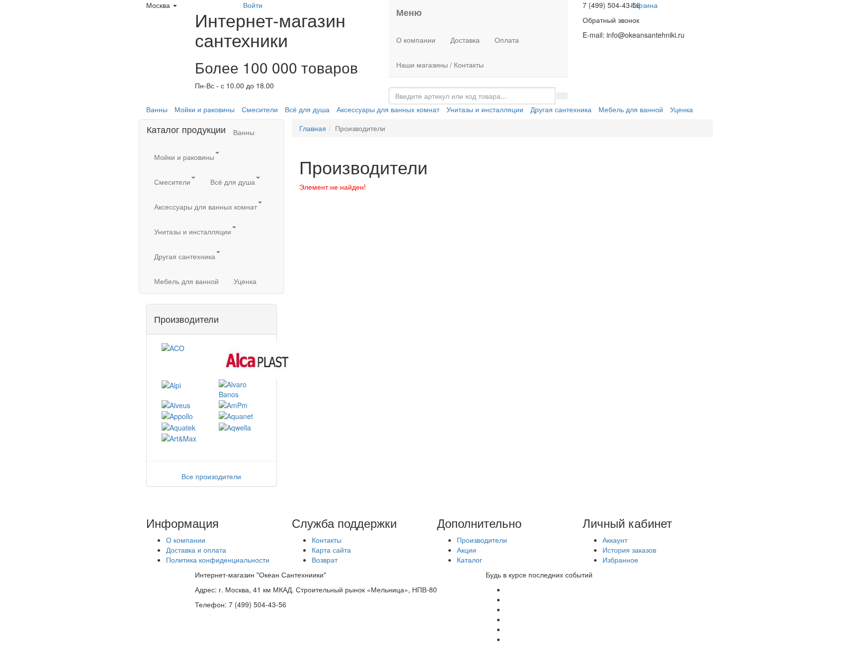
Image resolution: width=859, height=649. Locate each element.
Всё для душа (307, 109)
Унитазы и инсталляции (484, 109)
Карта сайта (331, 550)
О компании (415, 40)
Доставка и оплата (196, 550)
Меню (409, 12)
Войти (252, 5)
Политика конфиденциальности (217, 560)
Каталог (469, 560)
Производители (482, 540)
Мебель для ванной (631, 109)
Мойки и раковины (204, 109)
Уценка (681, 109)
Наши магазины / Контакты (440, 65)
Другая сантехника (561, 109)
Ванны (157, 109)
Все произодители (211, 476)
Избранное (620, 560)
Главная (312, 128)
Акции (466, 550)
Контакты (327, 540)
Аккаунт (614, 540)
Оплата (507, 40)
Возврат (325, 560)
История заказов (629, 550)
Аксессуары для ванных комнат (388, 109)
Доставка (465, 40)
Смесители (260, 109)
